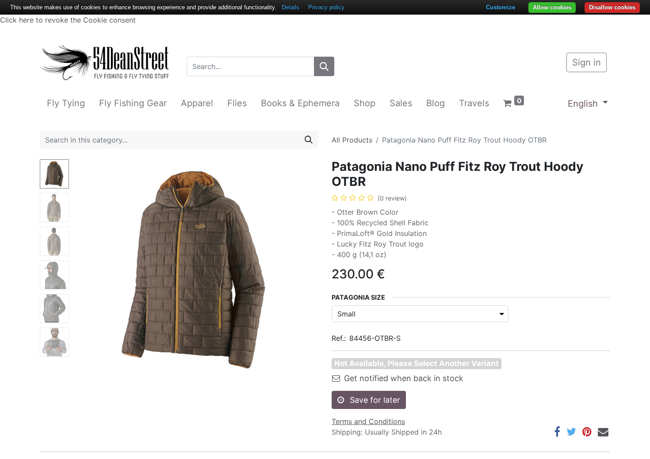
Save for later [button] (374, 400)
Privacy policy (326, 7)
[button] (91, 270)
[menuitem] (66, 103)
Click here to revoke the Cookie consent (68, 19)
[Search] (324, 66)
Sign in (586, 62)
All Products (352, 139)
